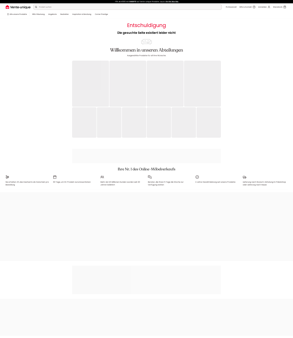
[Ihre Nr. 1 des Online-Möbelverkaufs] (18, 7)
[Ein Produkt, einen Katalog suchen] (36, 7)
